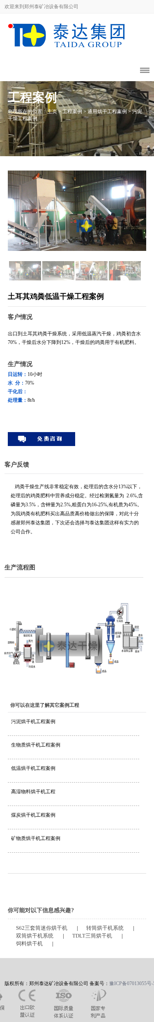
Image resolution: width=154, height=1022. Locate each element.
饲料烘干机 (29, 944)
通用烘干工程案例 (107, 111)
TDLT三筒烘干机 (92, 936)
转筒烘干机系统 (105, 928)
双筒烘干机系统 (34, 936)
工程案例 (72, 111)
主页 (52, 111)
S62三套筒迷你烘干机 (41, 928)
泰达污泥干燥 (52, 32)
